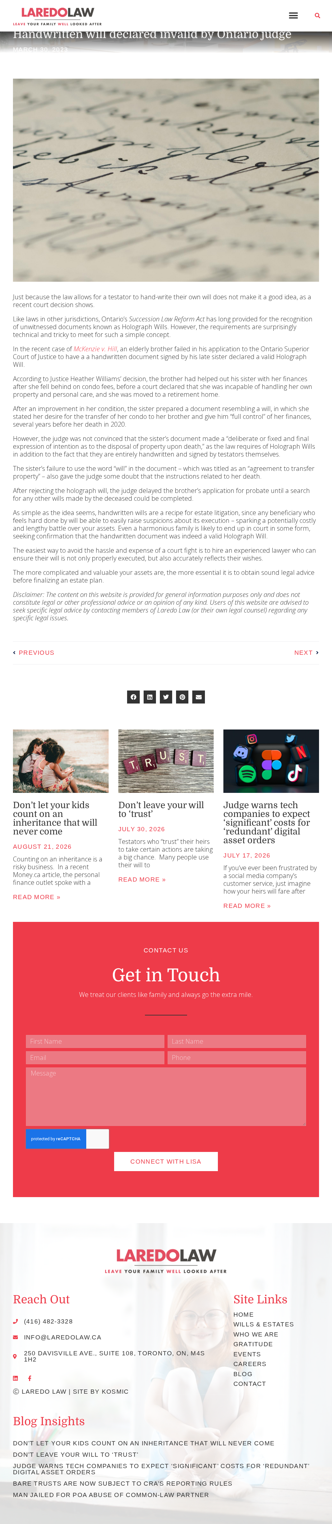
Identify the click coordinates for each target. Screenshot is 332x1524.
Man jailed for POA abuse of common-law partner (111, 1495)
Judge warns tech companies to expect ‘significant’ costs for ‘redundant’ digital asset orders (266, 822)
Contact (250, 1383)
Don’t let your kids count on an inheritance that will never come (55, 818)
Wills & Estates (263, 1324)
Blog (243, 1374)
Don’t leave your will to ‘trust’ (161, 809)
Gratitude (253, 1344)
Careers (250, 1364)
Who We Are (256, 1334)
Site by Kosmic (101, 1391)
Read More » (142, 879)
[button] (293, 15)
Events (247, 1354)
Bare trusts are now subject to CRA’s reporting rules (123, 1483)
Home (243, 1314)
